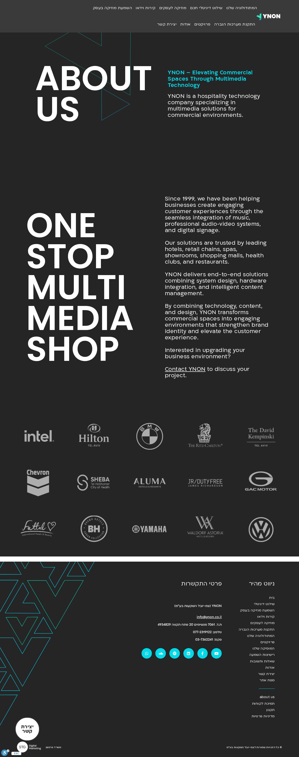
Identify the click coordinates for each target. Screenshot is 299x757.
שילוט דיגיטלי (264, 604)
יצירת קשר (167, 24)
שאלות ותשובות (262, 661)
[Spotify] (174, 653)
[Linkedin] (188, 653)
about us (267, 697)
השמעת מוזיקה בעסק (112, 8)
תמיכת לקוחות (263, 703)
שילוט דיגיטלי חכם (206, 8)
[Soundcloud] (160, 653)
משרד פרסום (53, 747)
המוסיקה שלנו (263, 648)
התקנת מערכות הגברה (234, 24)
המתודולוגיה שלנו (241, 8)
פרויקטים (202, 24)
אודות (185, 24)
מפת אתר (267, 680)
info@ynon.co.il (209, 617)
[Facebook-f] (202, 653)
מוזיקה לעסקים (173, 8)
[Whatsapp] (147, 653)
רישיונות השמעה (261, 655)
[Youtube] (216, 653)
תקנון (270, 710)
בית (271, 598)
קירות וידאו (146, 8)
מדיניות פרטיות (263, 716)
